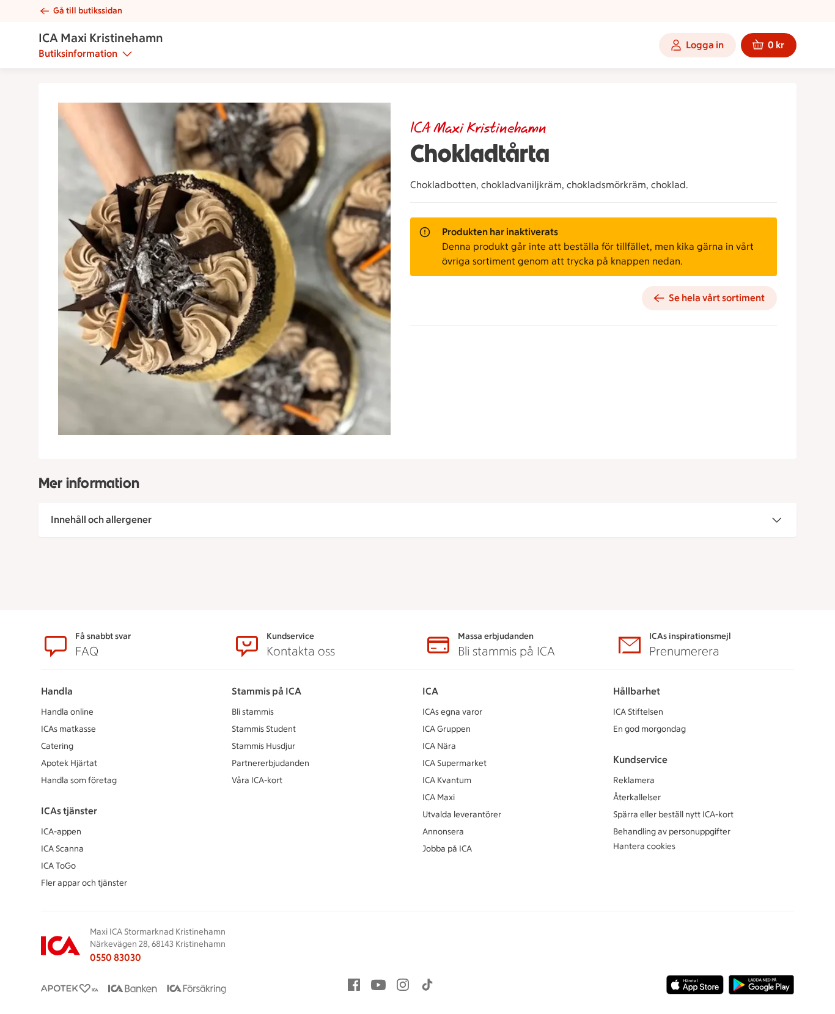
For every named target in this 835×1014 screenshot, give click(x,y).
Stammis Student (264, 729)
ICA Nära (439, 746)
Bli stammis (253, 712)
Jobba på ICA (447, 849)
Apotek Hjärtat (69, 763)
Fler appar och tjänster (84, 883)
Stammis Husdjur (263, 746)
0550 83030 (115, 957)
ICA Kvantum (446, 780)
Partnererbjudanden (270, 763)
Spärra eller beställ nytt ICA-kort (673, 814)
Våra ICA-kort (257, 780)
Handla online (67, 712)
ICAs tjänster (69, 811)
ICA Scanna (62, 849)
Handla (57, 691)
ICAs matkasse (68, 729)
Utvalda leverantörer (461, 814)
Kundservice (640, 759)
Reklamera (634, 780)
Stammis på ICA (266, 691)
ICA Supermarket (454, 763)
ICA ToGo (58, 866)
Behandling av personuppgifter (671, 831)
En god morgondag (649, 729)
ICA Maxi (438, 797)
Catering (57, 746)
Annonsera (443, 831)
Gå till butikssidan (87, 10)
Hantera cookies (644, 846)
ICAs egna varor (452, 712)
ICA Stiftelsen (638, 712)
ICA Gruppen (446, 729)
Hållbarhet (636, 691)
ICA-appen (61, 831)
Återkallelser (637, 797)
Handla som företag (79, 780)
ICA (430, 691)
